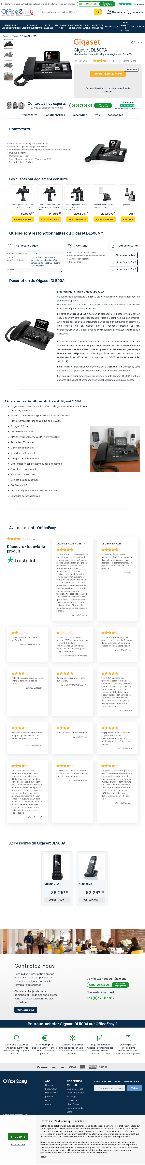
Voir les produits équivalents (108, 73)
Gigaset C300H (52, 883)
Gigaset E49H (86, 883)
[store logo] (17, 12)
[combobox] (70, 12)
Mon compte (118, 12)
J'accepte (18, 1136)
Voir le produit (57, 899)
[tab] (72, 128)
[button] (8, 54)
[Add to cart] (23, 219)
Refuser (44, 1156)
